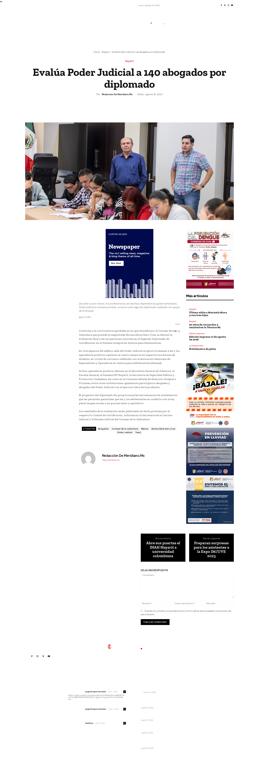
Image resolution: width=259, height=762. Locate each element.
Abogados (103, 429)
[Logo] (159, 23)
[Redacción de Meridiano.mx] (90, 459)
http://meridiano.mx (111, 460)
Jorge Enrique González (95, 691)
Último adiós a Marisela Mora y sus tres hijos (208, 314)
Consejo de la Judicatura (125, 429)
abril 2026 (183, 710)
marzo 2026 (184, 715)
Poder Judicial (124, 432)
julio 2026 (183, 697)
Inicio (97, 52)
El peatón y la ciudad (82, 719)
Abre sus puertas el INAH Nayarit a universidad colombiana (163, 549)
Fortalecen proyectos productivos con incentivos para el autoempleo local (150, 700)
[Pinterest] (129, 106)
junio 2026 (183, 701)
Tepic (138, 432)
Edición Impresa (197, 333)
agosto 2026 (184, 692)
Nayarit (106, 52)
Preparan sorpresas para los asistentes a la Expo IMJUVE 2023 (211, 549)
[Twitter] (228, 5)
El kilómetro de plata (202, 349)
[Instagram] (225, 5)
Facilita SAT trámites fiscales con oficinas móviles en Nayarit (151, 715)
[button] (178, 36)
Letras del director (76, 692)
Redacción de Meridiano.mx (117, 94)
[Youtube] (232, 5)
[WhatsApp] (136, 106)
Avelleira (89, 723)
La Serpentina (196, 346)
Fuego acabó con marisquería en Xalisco (150, 687)
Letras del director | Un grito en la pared (95, 687)
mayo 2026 (183, 706)
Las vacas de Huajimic (84, 705)
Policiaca (138, 692)
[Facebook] (221, 5)
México (145, 429)
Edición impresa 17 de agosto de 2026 (207, 338)
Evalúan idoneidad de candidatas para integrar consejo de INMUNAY (146, 741)
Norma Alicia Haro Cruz (163, 429)
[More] (143, 106)
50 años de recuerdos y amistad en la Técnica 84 (204, 326)
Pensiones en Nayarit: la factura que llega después (150, 727)
